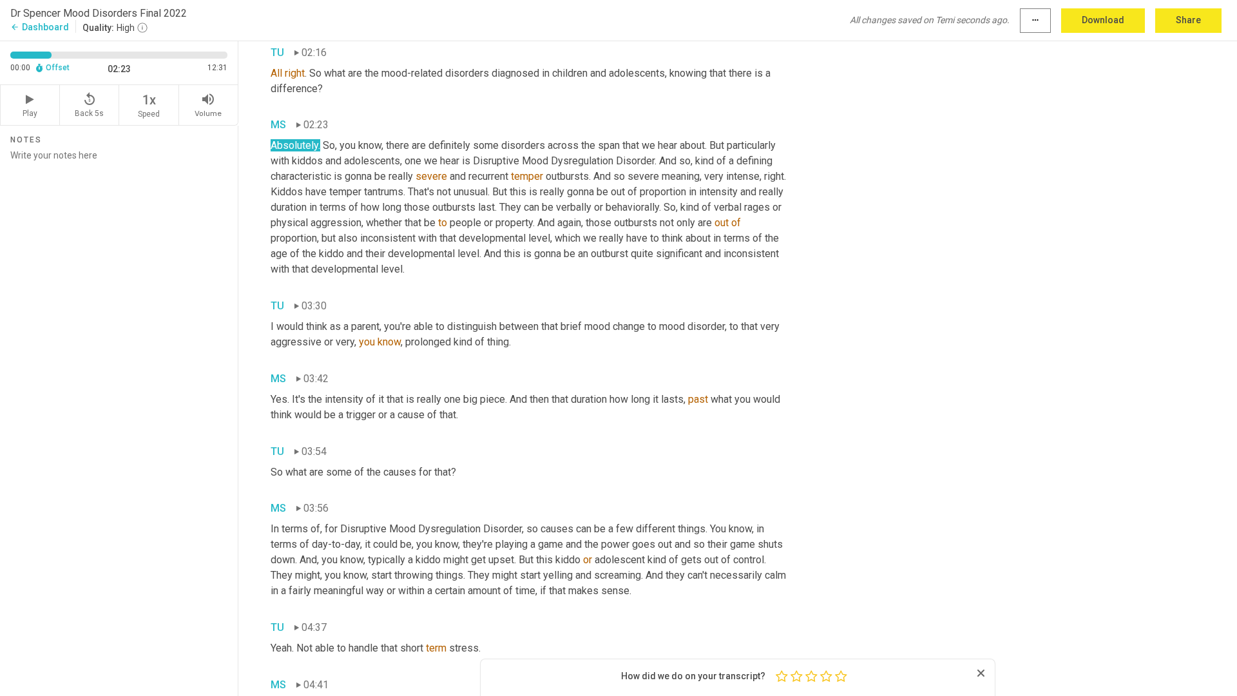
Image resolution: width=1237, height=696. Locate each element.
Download (1103, 20)
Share (1188, 20)
